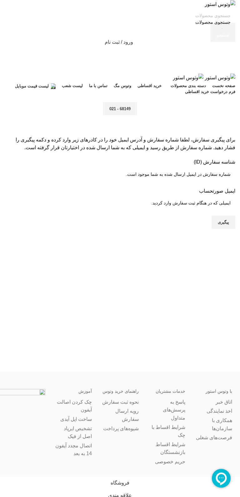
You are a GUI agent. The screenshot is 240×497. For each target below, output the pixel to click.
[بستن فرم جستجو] (232, 8)
